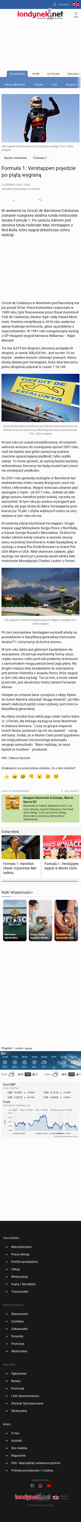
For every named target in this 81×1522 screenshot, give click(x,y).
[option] (39, 1247)
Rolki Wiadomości (16, 892)
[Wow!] (39, 776)
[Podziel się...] (40, 199)
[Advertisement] (40, 35)
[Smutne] (48, 776)
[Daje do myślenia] (31, 776)
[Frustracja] (56, 776)
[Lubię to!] (6, 776)
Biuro (7, 1424)
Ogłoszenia (11, 1238)
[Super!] (15, 776)
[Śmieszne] (23, 776)
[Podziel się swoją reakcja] (14, 199)
